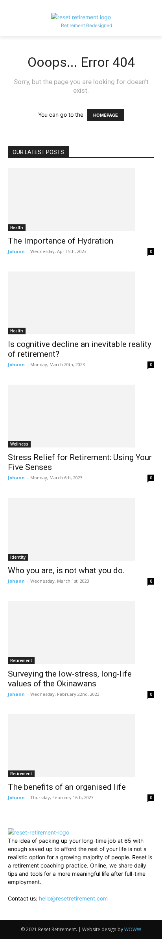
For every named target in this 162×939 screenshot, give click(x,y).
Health (16, 227)
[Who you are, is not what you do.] (81, 529)
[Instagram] (17, 914)
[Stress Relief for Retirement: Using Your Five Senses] (81, 416)
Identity (18, 557)
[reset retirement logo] (81, 17)
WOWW (132, 929)
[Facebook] (11, 914)
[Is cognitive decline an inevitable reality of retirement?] (81, 302)
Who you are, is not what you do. (66, 570)
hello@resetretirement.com (73, 898)
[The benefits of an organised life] (81, 745)
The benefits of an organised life (67, 787)
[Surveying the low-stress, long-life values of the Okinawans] (81, 632)
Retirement (21, 660)
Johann (16, 251)
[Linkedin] (23, 914)
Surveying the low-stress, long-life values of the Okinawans (70, 678)
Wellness (19, 444)
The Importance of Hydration (60, 241)
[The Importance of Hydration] (81, 199)
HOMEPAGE (105, 115)
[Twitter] (29, 914)
